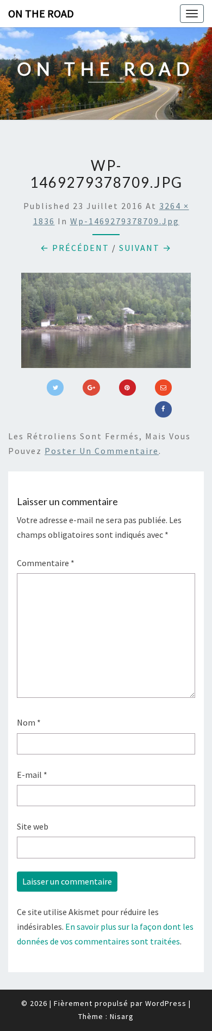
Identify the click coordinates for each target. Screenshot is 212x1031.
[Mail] (163, 387)
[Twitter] (55, 387)
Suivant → (145, 247)
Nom (29, 722)
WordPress (165, 1003)
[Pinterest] (127, 387)
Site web (32, 826)
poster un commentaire (102, 450)
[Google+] (91, 387)
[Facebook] (163, 409)
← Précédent (74, 247)
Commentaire (45, 562)
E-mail (32, 774)
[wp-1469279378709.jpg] (106, 323)
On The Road (41, 13)
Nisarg (122, 1016)
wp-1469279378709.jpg (124, 221)
